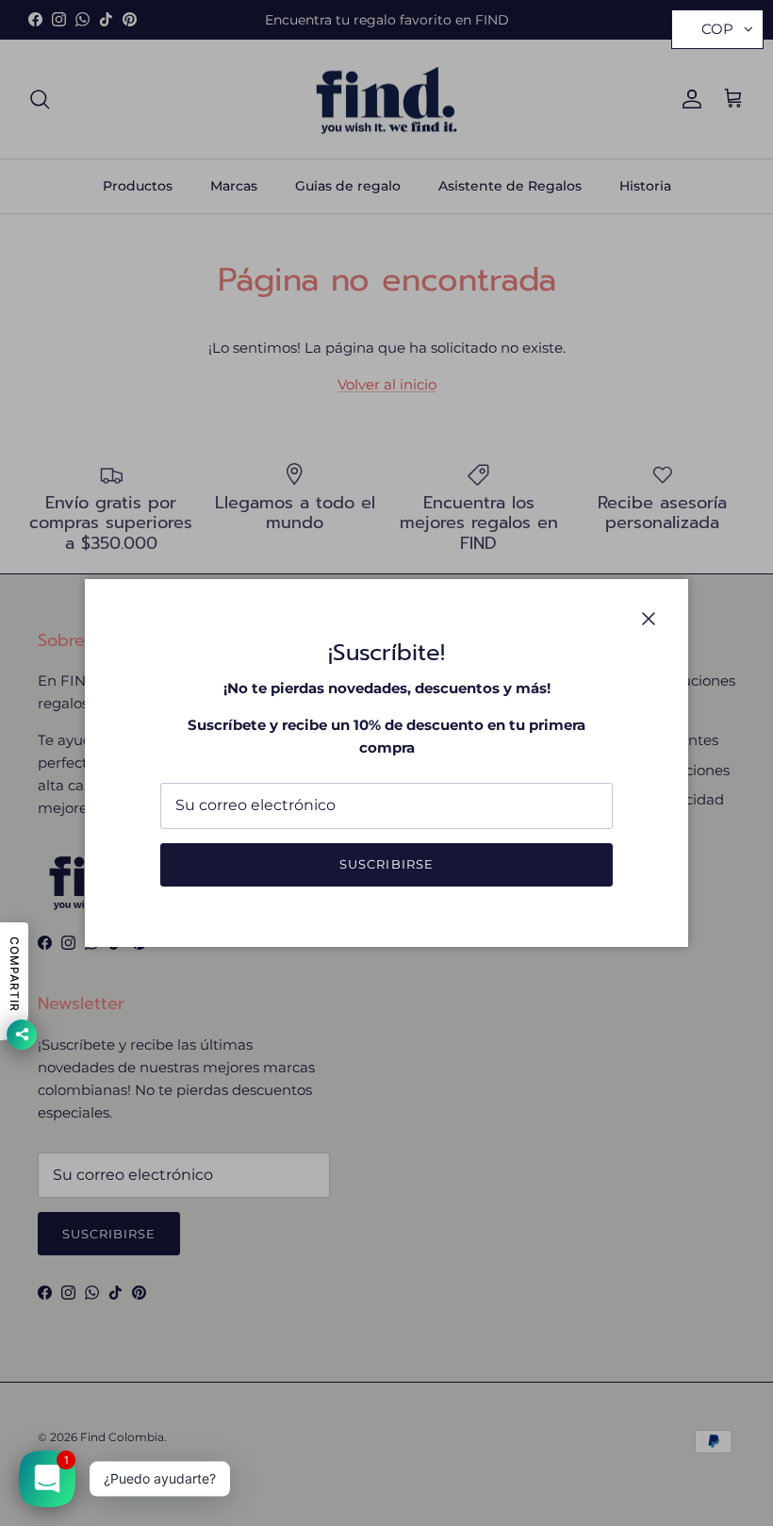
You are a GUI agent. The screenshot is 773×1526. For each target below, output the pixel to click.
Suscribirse (386, 863)
